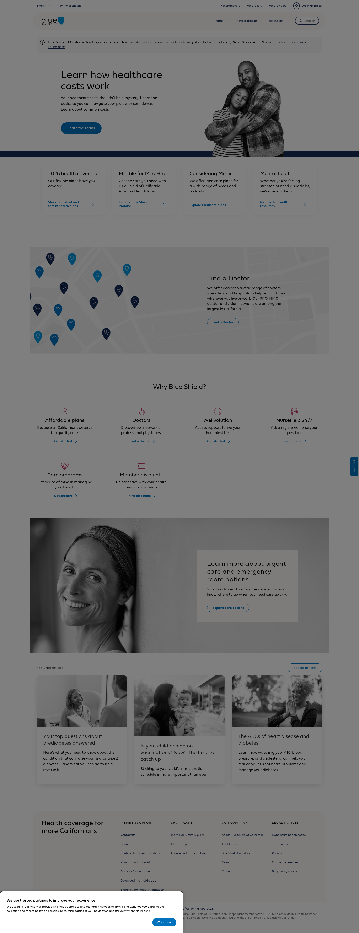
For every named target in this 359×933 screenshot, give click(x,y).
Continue (164, 922)
